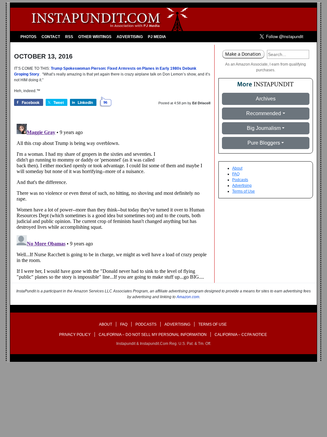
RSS (69, 37)
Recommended (263, 113)
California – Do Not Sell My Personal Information (153, 334)
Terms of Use (243, 191)
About (237, 168)
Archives (266, 98)
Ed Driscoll (201, 103)
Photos (28, 37)
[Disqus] (112, 201)
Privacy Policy (75, 334)
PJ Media (157, 37)
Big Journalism (264, 128)
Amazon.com (188, 297)
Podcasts (240, 180)
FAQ (236, 174)
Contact (51, 37)
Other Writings (94, 37)
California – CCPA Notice (241, 334)
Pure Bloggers (263, 143)
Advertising (130, 37)
